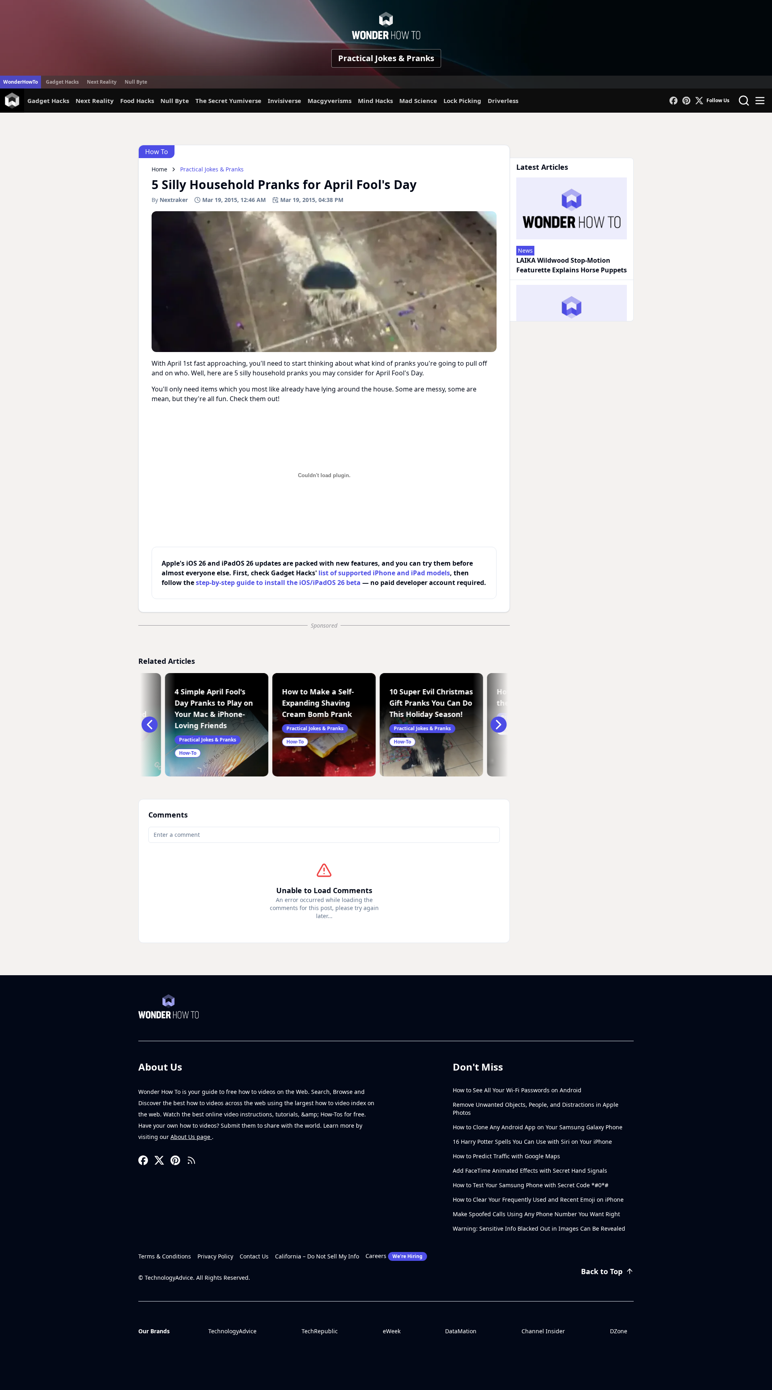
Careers (394, 1256)
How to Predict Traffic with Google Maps (506, 1156)
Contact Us (254, 1256)
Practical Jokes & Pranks (386, 58)
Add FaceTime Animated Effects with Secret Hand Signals (530, 1170)
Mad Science (418, 101)
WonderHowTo (20, 81)
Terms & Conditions (164, 1256)
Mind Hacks (375, 101)
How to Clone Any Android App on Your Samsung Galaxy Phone (537, 1127)
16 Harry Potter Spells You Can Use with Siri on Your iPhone (532, 1141)
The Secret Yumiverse (228, 101)
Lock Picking (462, 101)
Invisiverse (284, 101)
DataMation (460, 1331)
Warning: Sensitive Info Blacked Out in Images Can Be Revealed (539, 1228)
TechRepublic (320, 1331)
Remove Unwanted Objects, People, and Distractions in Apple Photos (535, 1108)
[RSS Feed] (191, 1160)
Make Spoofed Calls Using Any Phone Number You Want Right (536, 1214)
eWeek (391, 1331)
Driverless (503, 101)
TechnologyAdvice (232, 1331)
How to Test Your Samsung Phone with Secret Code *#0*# (530, 1185)
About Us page (191, 1137)
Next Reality (102, 81)
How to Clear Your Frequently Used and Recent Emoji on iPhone (538, 1199)
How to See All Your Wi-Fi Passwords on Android (517, 1090)
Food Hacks (137, 101)
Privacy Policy (215, 1256)
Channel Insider (543, 1331)
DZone (618, 1331)
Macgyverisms (329, 101)
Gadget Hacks (62, 81)
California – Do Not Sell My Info (317, 1256)
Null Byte (136, 81)
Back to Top (601, 1271)
